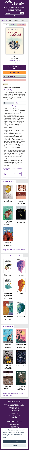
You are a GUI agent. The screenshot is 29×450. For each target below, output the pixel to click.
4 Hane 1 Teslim (21, 221)
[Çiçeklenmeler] (8, 265)
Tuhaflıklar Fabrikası (8, 243)
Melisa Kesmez (8, 275)
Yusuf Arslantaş (8, 368)
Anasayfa (4, 20)
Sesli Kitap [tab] (22, 24)
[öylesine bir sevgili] (21, 357)
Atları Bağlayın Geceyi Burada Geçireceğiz (8, 295)
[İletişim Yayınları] (14, 3)
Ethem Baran (8, 347)
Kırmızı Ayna (8, 386)
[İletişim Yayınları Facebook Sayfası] (11, 10)
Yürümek (20, 293)
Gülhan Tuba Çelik (21, 389)
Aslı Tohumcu (21, 367)
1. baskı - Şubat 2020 (14, 60)
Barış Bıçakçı (8, 319)
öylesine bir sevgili (21, 365)
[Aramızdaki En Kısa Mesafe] (8, 308)
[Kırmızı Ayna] (8, 378)
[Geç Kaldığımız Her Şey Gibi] (21, 336)
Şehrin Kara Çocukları (8, 366)
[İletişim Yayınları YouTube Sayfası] (16, 10)
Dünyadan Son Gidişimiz (21, 387)
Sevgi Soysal (21, 275)
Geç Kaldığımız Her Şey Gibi (21, 345)
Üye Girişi (14, 7)
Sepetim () (22, 7)
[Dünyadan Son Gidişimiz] (21, 378)
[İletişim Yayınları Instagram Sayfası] (13, 10)
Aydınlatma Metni (14, 424)
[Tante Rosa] (21, 265)
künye (15, 106)
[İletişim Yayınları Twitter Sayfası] (8, 10)
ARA (22, 13)
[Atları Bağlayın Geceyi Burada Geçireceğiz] (8, 285)
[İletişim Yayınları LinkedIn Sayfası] (18, 10)
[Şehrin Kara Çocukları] (8, 357)
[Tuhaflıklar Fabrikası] (8, 234)
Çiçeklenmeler (8, 274)
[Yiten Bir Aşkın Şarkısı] (8, 212)
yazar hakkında (21, 103)
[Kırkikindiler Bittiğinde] (8, 336)
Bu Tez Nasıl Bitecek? (21, 200)
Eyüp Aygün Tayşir (8, 90)
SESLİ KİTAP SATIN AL (11, 80)
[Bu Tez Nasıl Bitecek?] (21, 191)
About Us (14, 419)
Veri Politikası (14, 426)
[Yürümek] (21, 285)
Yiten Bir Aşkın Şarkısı (8, 221)
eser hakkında (8, 103)
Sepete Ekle (15, 72)
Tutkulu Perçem (21, 316)
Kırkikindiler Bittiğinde (8, 345)
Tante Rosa (21, 274)
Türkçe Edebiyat (7, 326)
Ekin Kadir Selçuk (21, 347)
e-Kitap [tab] (13, 24)
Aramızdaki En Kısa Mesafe (8, 317)
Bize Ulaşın (14, 417)
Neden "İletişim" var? (14, 416)
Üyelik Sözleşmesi (14, 427)
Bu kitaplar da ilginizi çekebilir (12, 256)
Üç (8, 200)
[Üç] (8, 191)
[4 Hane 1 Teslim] (21, 212)
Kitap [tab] (5, 24)
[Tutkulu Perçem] (21, 308)
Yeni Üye (7, 7)
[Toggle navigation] (14, 16)
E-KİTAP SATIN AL (10, 76)
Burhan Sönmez (8, 388)
